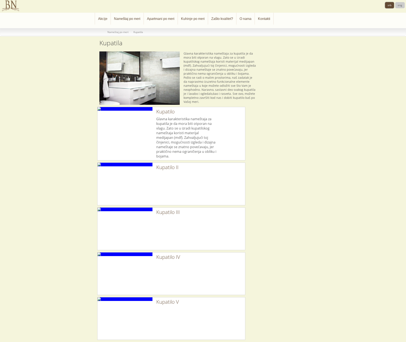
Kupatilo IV (168, 256)
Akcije (102, 19)
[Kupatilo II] (124, 164)
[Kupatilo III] (124, 209)
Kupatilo (165, 111)
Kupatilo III (168, 211)
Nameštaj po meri (127, 19)
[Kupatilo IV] (124, 254)
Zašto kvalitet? (222, 19)
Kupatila (138, 32)
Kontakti (264, 19)
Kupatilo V (167, 301)
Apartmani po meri (160, 19)
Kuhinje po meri (193, 19)
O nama (245, 19)
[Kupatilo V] (124, 299)
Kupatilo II (167, 167)
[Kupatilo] (124, 109)
